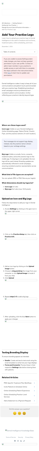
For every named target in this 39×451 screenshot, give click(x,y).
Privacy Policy (29, 437)
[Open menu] (35, 3)
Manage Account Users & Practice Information (15, 27)
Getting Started (17, 23)
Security (20, 437)
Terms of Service (11, 437)
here (9, 73)
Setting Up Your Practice (9, 25)
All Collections (6, 23)
